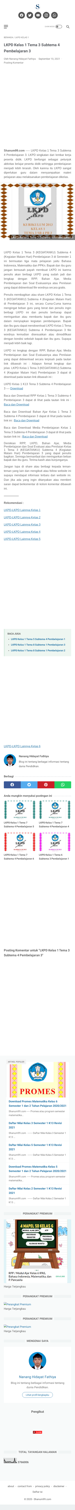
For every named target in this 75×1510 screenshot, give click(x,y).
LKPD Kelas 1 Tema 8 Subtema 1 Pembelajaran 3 (38, 644)
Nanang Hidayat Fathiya (37, 1377)
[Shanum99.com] (37, 7)
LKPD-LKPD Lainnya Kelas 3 (22, 524)
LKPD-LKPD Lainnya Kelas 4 (22, 531)
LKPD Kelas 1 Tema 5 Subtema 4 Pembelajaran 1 (38, 639)
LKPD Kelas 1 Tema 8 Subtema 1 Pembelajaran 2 (38, 650)
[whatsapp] (54, 15)
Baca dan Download (16, 404)
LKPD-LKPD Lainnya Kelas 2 (22, 517)
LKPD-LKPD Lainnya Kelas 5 (22, 538)
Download (16, 388)
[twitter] (29, 15)
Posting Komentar (14, 62)
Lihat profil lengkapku (37, 1394)
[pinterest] (46, 784)
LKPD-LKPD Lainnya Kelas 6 (22, 746)
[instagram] (46, 15)
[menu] (6, 26)
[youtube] (37, 15)
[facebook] (21, 15)
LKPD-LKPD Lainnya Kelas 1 (22, 510)
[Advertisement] (37, 106)
